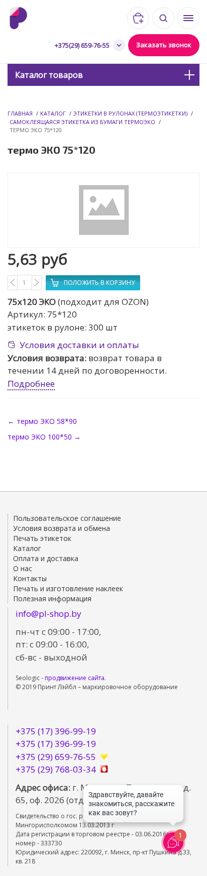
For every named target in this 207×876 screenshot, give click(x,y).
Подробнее (31, 383)
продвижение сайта (75, 678)
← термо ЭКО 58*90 (42, 421)
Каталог (53, 113)
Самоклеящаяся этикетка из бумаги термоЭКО (82, 122)
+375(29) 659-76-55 (82, 45)
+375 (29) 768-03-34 (56, 769)
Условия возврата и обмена (61, 528)
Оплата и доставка (45, 558)
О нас (22, 568)
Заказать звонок (163, 44)
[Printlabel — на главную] (30, 18)
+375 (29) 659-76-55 (56, 756)
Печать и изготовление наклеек (68, 588)
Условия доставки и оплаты (79, 345)
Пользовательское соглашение (67, 518)
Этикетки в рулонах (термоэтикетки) (130, 113)
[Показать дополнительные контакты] (119, 45)
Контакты (30, 578)
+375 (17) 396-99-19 (56, 731)
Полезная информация (52, 598)
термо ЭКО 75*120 (36, 130)
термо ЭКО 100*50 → (44, 437)
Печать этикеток (42, 538)
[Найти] (163, 18)
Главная (20, 113)
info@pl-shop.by (48, 613)
